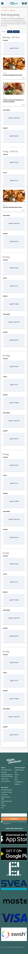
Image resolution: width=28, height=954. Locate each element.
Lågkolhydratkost (19, 770)
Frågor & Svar (4, 779)
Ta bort (23, 78)
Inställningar (12, 951)
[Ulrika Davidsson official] (13, 870)
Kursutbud (4, 772)
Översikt (4, 31)
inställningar (12, 946)
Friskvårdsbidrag (5, 781)
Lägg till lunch (14, 180)
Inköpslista (16, 31)
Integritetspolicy (19, 782)
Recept (9, 31)
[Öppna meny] (2, 3)
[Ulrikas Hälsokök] (18, 870)
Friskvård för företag (6, 792)
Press (2, 807)
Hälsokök (3, 805)
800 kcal (17, 774)
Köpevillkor (18, 784)
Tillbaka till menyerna (9, 10)
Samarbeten (4, 794)
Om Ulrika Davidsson (6, 790)
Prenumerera (14, 819)
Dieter (16, 779)
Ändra (23, 77)
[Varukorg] (23, 3)
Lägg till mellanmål (14, 118)
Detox (16, 777)
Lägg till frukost (14, 48)
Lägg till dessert (14, 136)
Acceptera (5, 951)
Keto (16, 772)
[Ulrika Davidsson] (10, 870)
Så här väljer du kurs (6, 770)
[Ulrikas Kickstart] (15, 870)
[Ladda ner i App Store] (14, 838)
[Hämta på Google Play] (14, 854)
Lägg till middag (14, 304)
